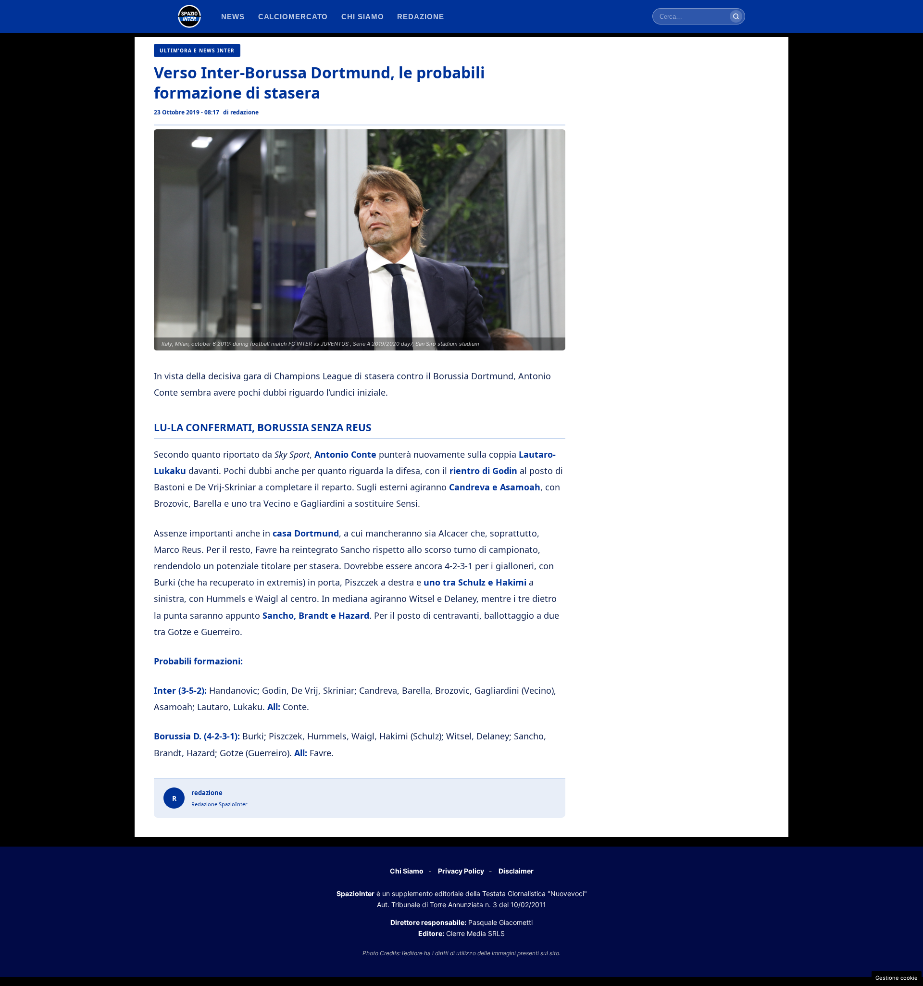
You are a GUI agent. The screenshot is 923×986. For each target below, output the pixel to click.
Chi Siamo (407, 871)
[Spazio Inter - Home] (189, 16)
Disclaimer (516, 871)
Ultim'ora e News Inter (197, 50)
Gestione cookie (896, 977)
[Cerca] (736, 16)
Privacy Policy (461, 871)
